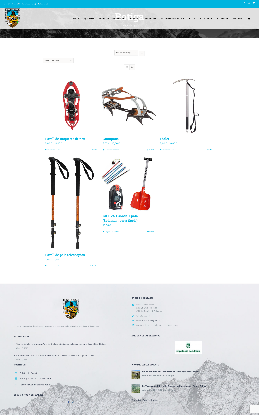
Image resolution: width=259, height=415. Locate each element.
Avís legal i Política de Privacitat (36, 378)
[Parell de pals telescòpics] (71, 202)
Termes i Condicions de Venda (35, 384)
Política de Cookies (29, 373)
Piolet (164, 139)
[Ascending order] (141, 53)
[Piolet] (186, 106)
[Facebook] (69, 402)
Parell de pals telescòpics (65, 255)
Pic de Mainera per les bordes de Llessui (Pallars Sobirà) (170, 371)
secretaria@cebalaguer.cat (148, 320)
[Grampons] (128, 106)
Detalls (94, 150)
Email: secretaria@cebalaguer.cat (35, 4)
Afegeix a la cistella (112, 231)
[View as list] (132, 67)
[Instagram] (73, 402)
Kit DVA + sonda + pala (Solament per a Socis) (120, 218)
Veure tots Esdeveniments (145, 400)
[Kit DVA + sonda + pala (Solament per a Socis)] (128, 183)
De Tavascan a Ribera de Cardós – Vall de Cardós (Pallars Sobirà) (174, 386)
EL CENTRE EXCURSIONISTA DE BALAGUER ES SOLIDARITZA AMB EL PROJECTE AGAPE (55, 355)
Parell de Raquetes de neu (65, 139)
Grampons (111, 139)
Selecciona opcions (54, 150)
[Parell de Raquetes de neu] (71, 106)
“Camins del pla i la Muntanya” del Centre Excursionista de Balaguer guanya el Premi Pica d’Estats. (61, 344)
